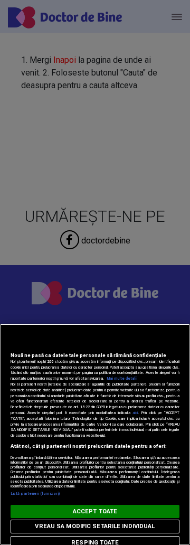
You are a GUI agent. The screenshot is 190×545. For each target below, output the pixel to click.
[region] (95, 434)
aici (135, 412)
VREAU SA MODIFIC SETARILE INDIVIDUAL (95, 526)
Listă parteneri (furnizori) (35, 493)
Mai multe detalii (122, 378)
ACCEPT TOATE (95, 511)
